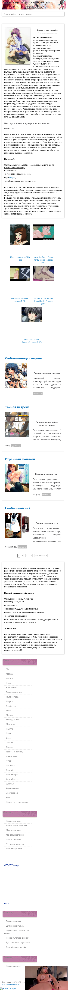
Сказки (9, 747)
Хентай (9, 770)
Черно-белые (12, 788)
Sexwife (9, 678)
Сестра (9, 742)
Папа (8, 733)
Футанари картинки (15, 844)
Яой (8, 797)
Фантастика (11, 756)
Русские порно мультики (18, 942)
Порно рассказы (13, 966)
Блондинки (11, 688)
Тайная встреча (17, 407)
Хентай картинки (14, 848)
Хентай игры (12, 774)
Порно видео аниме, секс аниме (17, 931)
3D (7, 669)
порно (6, 903)
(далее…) (38, 393)
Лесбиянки (11, 706)
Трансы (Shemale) (14, 752)
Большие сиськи (14, 692)
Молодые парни (13, 720)
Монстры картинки (15, 835)
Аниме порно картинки (16, 826)
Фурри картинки (13, 839)
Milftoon (9, 674)
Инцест (9, 701)
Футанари (10, 765)
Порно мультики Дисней (17, 938)
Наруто (9, 729)
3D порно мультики (15, 926)
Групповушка (12, 697)
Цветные (10, 784)
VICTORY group (11, 865)
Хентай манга (12, 779)
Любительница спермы (23, 358)
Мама (8, 710)
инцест (12, 178)
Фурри (9, 761)
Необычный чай (17, 508)
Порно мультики (13, 921)
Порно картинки (13, 821)
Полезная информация (17, 802)
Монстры (10, 724)
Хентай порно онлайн (16, 947)
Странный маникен (20, 459)
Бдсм (8, 683)
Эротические (12, 793)
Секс (8, 738)
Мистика (10, 715)
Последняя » (41, 555)
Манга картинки (13, 830)
